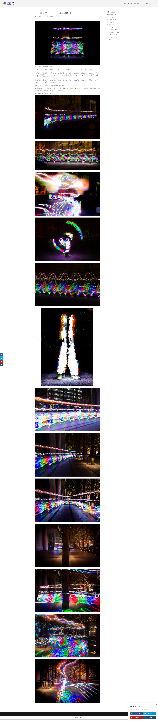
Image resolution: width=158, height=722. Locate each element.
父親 (108, 39)
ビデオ (109, 27)
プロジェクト (138, 3)
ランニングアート (54, 16)
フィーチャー (45, 16)
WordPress (55, 713)
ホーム (120, 3)
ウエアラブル (110, 19)
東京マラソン (110, 37)
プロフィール (128, 3)
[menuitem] (75, 718)
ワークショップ (111, 34)
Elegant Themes (44, 713)
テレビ (109, 24)
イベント (109, 17)
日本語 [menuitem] (76, 717)
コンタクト (148, 3)
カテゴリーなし (111, 22)
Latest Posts (110, 14)
